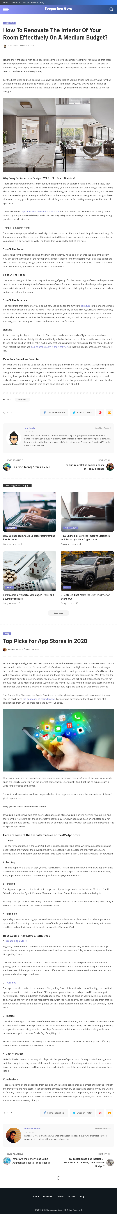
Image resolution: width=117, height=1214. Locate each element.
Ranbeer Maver (14, 649)
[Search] (111, 9)
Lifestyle (9, 23)
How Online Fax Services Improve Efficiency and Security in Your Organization (85, 538)
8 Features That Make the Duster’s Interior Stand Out (85, 597)
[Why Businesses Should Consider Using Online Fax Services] (29, 512)
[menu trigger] (7, 9)
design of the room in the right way (49, 346)
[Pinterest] (100, 412)
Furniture (85, 305)
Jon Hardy (12, 45)
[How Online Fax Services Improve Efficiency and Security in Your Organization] (87, 512)
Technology (70, 528)
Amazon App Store (16, 941)
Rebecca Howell (15, 1209)
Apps (7, 634)
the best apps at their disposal (39, 698)
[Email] (109, 412)
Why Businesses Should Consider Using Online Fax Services (29, 538)
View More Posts (102, 428)
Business (11, 528)
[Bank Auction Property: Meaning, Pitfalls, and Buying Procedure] (29, 571)
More (9, 587)
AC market (11, 983)
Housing (23, 399)
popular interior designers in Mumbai (39, 211)
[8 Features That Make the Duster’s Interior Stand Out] (87, 571)
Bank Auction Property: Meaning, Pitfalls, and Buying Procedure (28, 597)
